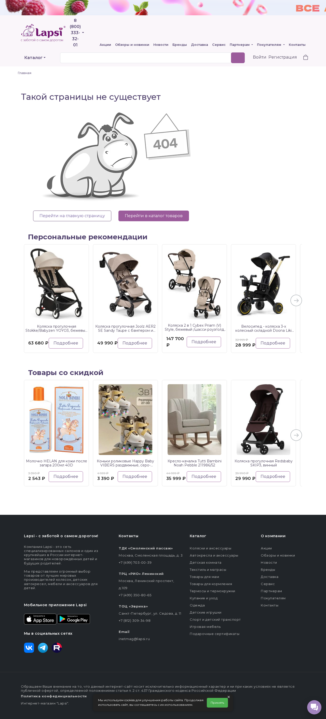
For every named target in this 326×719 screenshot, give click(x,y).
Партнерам (240, 45)
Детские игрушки (206, 612)
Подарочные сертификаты (214, 634)
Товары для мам (204, 577)
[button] (302, 58)
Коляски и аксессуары (210, 548)
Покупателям (269, 45)
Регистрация (282, 57)
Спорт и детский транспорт (215, 619)
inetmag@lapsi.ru (134, 639)
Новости (160, 45)
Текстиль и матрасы (208, 570)
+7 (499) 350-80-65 (135, 595)
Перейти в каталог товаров (154, 215)
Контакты (297, 45)
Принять (217, 702)
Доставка (199, 45)
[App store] (40, 619)
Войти (259, 57)
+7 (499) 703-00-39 (135, 562)
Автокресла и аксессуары (214, 555)
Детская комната (206, 562)
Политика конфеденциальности (54, 696)
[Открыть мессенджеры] (314, 707)
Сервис (219, 45)
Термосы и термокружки (212, 591)
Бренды (179, 45)
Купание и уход (204, 598)
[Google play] (73, 619)
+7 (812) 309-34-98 (135, 620)
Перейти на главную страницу (72, 215)
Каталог (33, 57)
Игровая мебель (205, 627)
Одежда (197, 605)
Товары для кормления (211, 584)
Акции (105, 45)
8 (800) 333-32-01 (75, 32)
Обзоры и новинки (132, 45)
